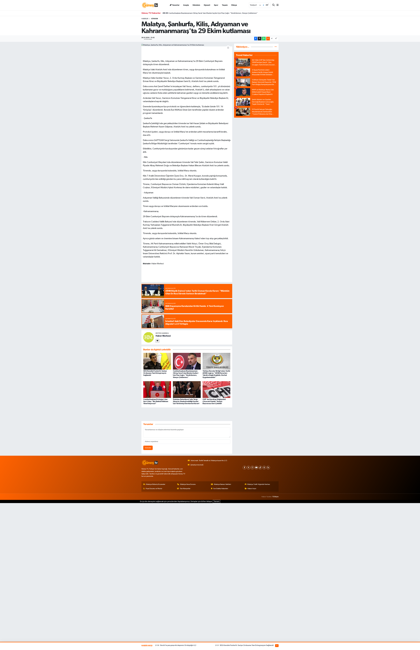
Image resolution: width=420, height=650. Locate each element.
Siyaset (207, 5)
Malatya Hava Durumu (188, 484)
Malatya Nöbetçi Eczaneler (155, 484)
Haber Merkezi (163, 336)
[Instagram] (252, 467)
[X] (248, 467)
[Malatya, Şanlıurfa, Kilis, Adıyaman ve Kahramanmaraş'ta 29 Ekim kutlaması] (186, 45)
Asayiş (186, 5)
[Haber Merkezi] (148, 337)
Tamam (217, 501)
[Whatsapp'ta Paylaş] (264, 38)
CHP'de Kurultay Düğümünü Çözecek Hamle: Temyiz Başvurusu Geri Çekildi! (214, 401)
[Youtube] (256, 467)
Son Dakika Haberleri (220, 488)
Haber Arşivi (252, 488)
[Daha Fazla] (268, 38)
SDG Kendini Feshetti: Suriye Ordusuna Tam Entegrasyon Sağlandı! (155, 373)
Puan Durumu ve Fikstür (154, 488)
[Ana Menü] (277, 5)
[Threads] (264, 467)
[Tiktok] (260, 467)
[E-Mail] (157, 341)
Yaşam (225, 5)
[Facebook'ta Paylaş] (255, 38)
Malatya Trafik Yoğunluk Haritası (258, 484)
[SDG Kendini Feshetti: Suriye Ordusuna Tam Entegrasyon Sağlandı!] (157, 361)
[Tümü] (276, 47)
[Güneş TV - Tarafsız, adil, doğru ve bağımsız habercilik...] (149, 5)
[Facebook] (244, 467)
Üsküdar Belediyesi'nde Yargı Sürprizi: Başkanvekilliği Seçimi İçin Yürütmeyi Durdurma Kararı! (186, 401)
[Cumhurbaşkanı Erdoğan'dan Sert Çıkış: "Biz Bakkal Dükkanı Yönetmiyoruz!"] (157, 389)
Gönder (148, 448)
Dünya (234, 5)
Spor (216, 5)
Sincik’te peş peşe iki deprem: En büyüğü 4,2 (178, 645)
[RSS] (268, 467)
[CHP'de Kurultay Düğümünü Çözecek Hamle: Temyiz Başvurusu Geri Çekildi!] (216, 389)
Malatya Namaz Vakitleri (222, 484)
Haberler (144, 18)
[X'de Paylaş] (259, 38)
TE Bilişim (275, 496)
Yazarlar (175, 5)
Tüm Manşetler (185, 488)
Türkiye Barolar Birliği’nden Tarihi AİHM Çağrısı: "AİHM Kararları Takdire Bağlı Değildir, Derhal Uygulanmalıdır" (210, 13)
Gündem (196, 5)
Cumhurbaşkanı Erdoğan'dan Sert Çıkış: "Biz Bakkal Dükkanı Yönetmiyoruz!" (155, 401)
